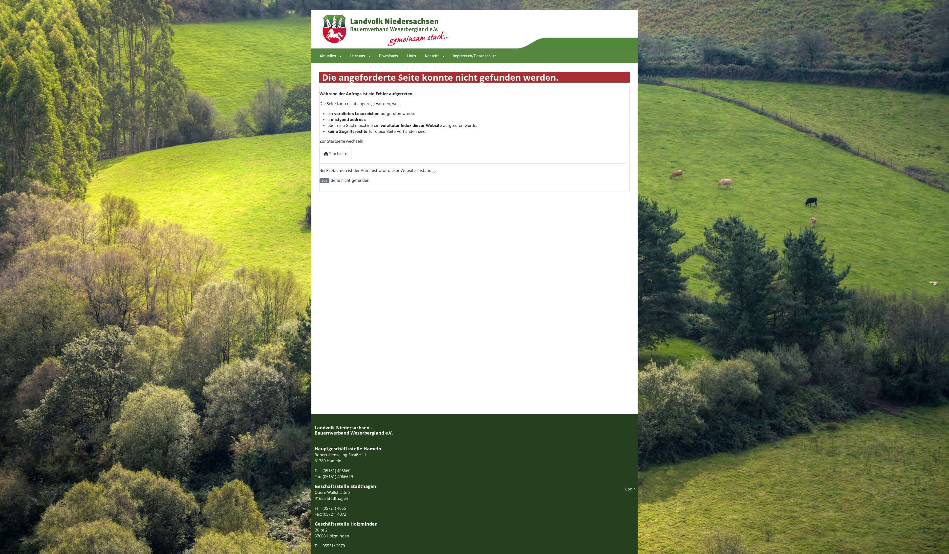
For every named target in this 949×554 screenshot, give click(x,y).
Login (630, 488)
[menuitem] (330, 55)
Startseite (337, 153)
